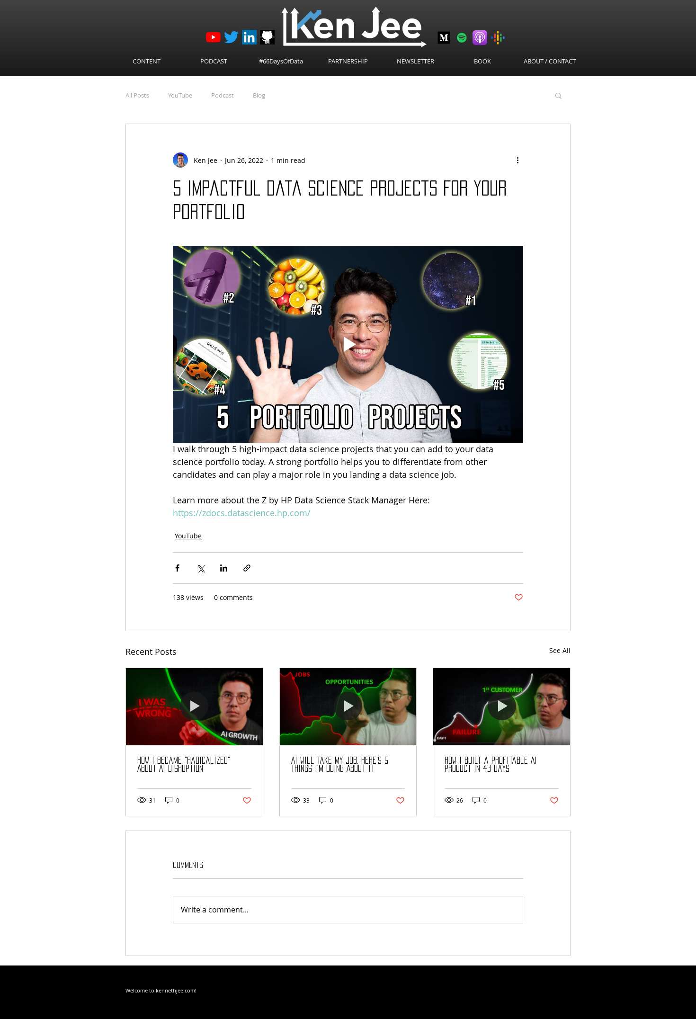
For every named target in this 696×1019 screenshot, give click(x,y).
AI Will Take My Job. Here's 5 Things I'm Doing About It (339, 764)
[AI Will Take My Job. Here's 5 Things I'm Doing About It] (348, 706)
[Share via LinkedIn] (223, 567)
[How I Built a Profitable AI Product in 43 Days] (501, 706)
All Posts (137, 95)
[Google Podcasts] (498, 37)
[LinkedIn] (249, 37)
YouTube (180, 95)
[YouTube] (213, 37)
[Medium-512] (444, 37)
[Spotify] (462, 37)
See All (560, 650)
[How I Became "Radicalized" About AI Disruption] (194, 706)
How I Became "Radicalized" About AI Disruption (183, 764)
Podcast (222, 95)
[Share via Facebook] (177, 567)
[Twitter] (231, 37)
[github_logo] (267, 37)
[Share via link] (246, 567)
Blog (259, 95)
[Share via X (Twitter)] (200, 567)
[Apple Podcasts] (480, 37)
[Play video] (348, 344)
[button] (558, 95)
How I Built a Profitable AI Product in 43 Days (491, 764)
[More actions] (517, 160)
